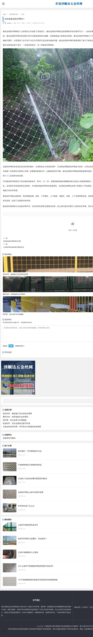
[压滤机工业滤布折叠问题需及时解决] (9, 480)
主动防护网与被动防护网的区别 (14, 247)
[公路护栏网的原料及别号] (9, 526)
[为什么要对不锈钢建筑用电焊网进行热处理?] (9, 567)
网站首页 (77, 607)
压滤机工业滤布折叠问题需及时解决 (32, 478)
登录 (11, 346)
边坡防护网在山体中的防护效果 (30, 492)
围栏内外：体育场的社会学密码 (14, 294)
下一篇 (5, 244)
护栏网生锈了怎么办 (26, 506)
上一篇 (5, 238)
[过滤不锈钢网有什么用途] (9, 554)
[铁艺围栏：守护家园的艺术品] (9, 453)
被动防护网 (14, 14)
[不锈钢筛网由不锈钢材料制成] (9, 466)
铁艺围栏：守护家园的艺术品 (30, 451)
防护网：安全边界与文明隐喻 (13, 314)
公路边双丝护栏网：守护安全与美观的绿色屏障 (22, 426)
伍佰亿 (4, 631)
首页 (4, 14)
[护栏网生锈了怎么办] (9, 507)
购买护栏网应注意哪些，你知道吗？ (32, 538)
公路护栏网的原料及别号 (28, 525)
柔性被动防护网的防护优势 (12, 241)
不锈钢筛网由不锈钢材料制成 (30, 465)
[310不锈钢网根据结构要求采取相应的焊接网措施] (9, 581)
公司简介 (85, 607)
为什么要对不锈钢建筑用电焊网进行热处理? (35, 566)
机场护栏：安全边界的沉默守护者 (16, 423)
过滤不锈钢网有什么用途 (28, 552)
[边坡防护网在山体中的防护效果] (9, 494)
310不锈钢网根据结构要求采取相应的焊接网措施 (37, 579)
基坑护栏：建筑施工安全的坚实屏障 (15, 274)
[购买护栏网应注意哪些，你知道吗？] (9, 540)
